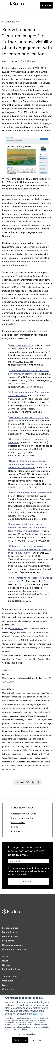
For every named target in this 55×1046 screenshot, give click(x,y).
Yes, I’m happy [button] (20, 1040)
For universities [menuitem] (10, 936)
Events (14, 827)
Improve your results (22, 818)
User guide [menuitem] (7, 980)
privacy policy (18, 874)
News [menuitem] (5, 960)
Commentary (18, 831)
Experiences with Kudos (23, 813)
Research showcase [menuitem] (12, 945)
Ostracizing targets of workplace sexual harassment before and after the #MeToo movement (29, 549)
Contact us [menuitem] (8, 989)
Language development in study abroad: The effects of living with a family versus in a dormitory (27, 527)
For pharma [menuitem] (8, 940)
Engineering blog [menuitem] (11, 969)
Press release (18, 822)
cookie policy (38, 1013)
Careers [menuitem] (6, 965)
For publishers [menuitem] (9, 932)
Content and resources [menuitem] (14, 949)
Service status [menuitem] (9, 976)
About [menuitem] (5, 956)
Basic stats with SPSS (21, 345)
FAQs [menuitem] (5, 985)
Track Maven (29, 636)
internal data (16, 628)
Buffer (42, 636)
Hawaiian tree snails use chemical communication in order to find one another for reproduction (27, 464)
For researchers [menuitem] (10, 928)
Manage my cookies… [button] (27, 1034)
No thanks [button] (37, 1040)
